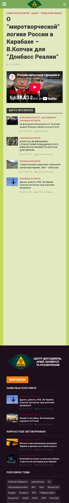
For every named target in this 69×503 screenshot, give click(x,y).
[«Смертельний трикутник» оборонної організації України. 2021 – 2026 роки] (12, 164)
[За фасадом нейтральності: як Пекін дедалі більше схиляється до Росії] (12, 120)
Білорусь (23, 492)
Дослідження (48, 117)
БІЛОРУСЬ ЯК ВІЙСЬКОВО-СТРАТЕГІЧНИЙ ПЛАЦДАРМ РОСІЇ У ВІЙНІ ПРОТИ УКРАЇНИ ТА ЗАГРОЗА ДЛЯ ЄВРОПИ (39, 145)
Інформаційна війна (18, 487)
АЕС (33, 487)
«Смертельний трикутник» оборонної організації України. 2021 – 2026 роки (40, 166)
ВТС (34, 492)
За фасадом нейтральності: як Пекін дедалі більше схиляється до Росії (40, 125)
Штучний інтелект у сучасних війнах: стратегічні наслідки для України (40, 460)
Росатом (54, 498)
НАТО (35, 498)
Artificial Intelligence (17, 481)
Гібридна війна (47, 492)
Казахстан (13, 498)
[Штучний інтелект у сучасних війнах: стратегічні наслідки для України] (12, 458)
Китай (25, 498)
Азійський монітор (30, 117)
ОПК (44, 498)
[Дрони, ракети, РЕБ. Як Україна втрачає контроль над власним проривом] (12, 181)
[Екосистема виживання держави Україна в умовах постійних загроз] (12, 443)
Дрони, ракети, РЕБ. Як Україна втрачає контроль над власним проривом (37, 185)
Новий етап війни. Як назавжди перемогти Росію (37, 419)
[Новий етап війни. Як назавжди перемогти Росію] (12, 418)
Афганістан (53, 487)
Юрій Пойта (42, 131)
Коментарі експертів (18, 13)
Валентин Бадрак (45, 154)
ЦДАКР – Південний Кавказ (46, 13)
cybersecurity (37, 481)
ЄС (49, 481)
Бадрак (12, 492)
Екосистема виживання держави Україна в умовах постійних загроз (38, 444)
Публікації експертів (30, 120)
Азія (41, 487)
